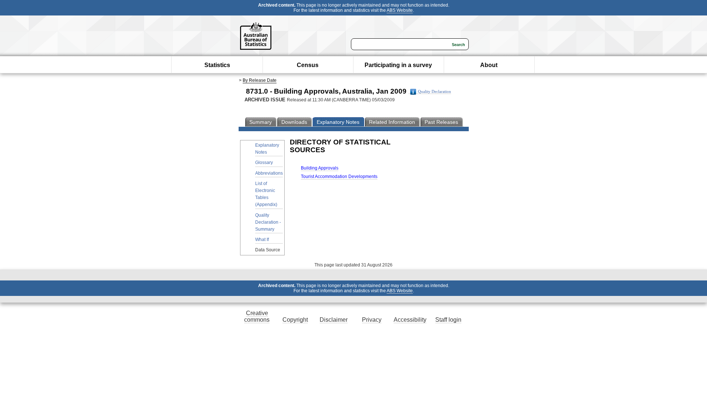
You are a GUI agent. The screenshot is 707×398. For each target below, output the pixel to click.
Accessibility (410, 320)
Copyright (295, 320)
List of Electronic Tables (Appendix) (266, 194)
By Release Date (260, 80)
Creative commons (257, 316)
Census (308, 65)
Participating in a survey (398, 65)
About (488, 65)
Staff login (448, 320)
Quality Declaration (434, 92)
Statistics (217, 65)
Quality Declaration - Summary (268, 222)
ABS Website (400, 10)
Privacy (371, 320)
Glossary (264, 162)
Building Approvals (319, 168)
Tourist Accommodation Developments (339, 176)
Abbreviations (269, 173)
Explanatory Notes (267, 149)
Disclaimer (334, 320)
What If (262, 239)
